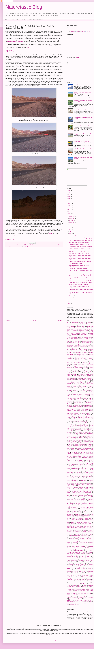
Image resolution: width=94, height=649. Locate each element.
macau (75, 463)
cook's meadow (83, 385)
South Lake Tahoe (73, 327)
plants (79, 511)
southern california (74, 560)
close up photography (78, 381)
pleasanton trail (78, 514)
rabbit (68, 523)
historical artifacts (88, 437)
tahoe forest (69, 571)
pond (76, 516)
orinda (68, 496)
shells (87, 553)
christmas (80, 378)
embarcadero (89, 405)
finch (91, 410)
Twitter (8, 235)
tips (83, 572)
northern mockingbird (87, 492)
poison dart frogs (85, 515)
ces (88, 374)
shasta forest (78, 553)
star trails (70, 565)
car (85, 370)
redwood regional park (72, 527)
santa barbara (82, 538)
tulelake (78, 579)
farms (79, 410)
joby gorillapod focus (85, 448)
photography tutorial (84, 508)
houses (80, 441)
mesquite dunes (82, 469)
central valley (82, 374)
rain (90, 523)
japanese (72, 446)
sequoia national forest (83, 547)
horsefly (74, 440)
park (69, 502)
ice (86, 444)
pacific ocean (70, 498)
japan (68, 446)
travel (78, 576)
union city (89, 582)
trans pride (68, 576)
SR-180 (78, 326)
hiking (82, 436)
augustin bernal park (86, 342)
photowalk (70, 510)
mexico (88, 469)
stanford (91, 563)
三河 (77, 601)
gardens (69, 422)
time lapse (74, 572)
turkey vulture (90, 580)
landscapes (76, 453)
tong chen (91, 572)
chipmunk (74, 378)
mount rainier (82, 477)
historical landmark (70, 438)
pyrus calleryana (71, 520)
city (78, 379)
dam (91, 390)
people (84, 504)
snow (88, 556)
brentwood (89, 359)
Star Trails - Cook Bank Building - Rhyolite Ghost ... (80, 244)
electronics (76, 405)
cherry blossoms (77, 375)
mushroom (83, 483)
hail (84, 429)
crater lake (76, 387)
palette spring (70, 499)
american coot (84, 334)
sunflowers (78, 568)
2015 (69, 211)
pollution (71, 516)
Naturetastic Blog (24, 7)
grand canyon (77, 428)
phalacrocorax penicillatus (72, 507)
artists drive (26, 244)
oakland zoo (84, 494)
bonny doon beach (88, 358)
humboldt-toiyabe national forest (85, 442)
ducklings (77, 399)
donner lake (85, 397)
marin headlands (70, 467)
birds (69, 352)
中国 (84, 601)
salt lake (91, 535)
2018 (69, 205)
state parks (81, 565)
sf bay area (79, 551)
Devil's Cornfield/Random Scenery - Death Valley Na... (81, 240)
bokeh (75, 358)
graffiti (72, 428)
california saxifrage (70, 367)
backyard (78, 345)
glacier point (74, 425)
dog (91, 395)
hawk (91, 430)
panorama (83, 499)
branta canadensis (80, 359)
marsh (84, 467)
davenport (74, 391)
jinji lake (78, 448)
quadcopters (85, 520)
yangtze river (75, 596)
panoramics (80, 500)
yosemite (90, 597)
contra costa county (73, 385)
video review (72, 586)
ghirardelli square (79, 424)
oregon (74, 495)
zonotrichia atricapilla (71, 601)
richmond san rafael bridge (87, 531)
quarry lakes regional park (76, 522)
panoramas (90, 499)
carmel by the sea (71, 371)
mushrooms (88, 483)
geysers (72, 424)
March (70, 233)
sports (91, 560)
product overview (88, 518)
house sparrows (74, 441)
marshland (89, 467)
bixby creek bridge (82, 352)
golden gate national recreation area (81, 426)
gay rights (90, 422)
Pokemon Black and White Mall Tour (81, 141)
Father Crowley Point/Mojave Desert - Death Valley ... (80, 235)
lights (73, 459)
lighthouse (69, 459)
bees (80, 349)
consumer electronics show (87, 383)
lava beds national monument (79, 456)
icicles (90, 444)
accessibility (75, 330)
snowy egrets (89, 557)
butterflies (69, 364)
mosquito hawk (85, 476)
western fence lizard (83, 590)
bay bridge (71, 348)
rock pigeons (77, 534)
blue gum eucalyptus (80, 357)
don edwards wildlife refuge (75, 397)
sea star (73, 546)
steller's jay (69, 567)
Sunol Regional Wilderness (85, 327)
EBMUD (81, 323)
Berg (68, 322)
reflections (91, 527)
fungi (92, 421)
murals (71, 483)
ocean (68, 495)
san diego (77, 537)
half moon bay (70, 430)
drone (89, 398)
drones (68, 399)
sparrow (87, 560)
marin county (88, 465)
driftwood (84, 398)
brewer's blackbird (70, 361)
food (80, 416)
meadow (68, 468)
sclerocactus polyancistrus (83, 543)
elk (81, 405)
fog (75, 416)
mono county (86, 473)
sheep (83, 553)
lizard (68, 460)
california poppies (74, 366)
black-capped (73, 355)
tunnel (83, 579)
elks (84, 405)
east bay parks (77, 402)
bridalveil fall (79, 361)
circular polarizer (71, 379)
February (71, 295)
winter (68, 594)
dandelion (69, 391)
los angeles (81, 461)
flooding (68, 414)
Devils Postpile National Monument (72, 323)
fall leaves (69, 410)
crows (71, 390)
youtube (69, 600)
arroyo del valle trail (86, 341)
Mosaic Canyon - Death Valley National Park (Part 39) (80, 238)
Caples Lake (82, 322)
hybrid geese (77, 444)
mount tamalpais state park (85, 479)
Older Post (60, 320)
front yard (90, 420)
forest (68, 417)
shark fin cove (70, 553)
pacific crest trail (88, 496)
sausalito (68, 542)
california (90, 364)
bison (75, 352)
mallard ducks (69, 465)
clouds (88, 381)
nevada (86, 487)
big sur (83, 350)
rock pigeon (71, 534)
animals (88, 338)
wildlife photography (82, 593)
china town (69, 376)
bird (92, 350)
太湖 (91, 601)
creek (90, 387)
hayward (68, 432)
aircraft (87, 331)
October (71, 220)
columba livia (69, 383)
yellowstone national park (72, 597)
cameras (79, 368)
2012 (69, 300)
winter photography (77, 594)
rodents (87, 534)
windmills (89, 593)
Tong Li (68, 329)
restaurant (79, 530)
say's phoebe (75, 542)
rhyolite (90, 530)
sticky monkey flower (78, 567)
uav (83, 582)
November (71, 218)
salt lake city (70, 537)
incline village (69, 445)
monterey (73, 475)
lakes (89, 452)
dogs (68, 397)
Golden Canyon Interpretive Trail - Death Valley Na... (80, 275)
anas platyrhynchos (86, 335)
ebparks (69, 403)
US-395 (73, 329)
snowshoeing (69, 557)
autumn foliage (76, 344)
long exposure (48, 244)
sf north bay (90, 550)
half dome (88, 429)
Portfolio (12, 19)
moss (90, 476)
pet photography (72, 506)
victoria (79, 585)
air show (82, 331)
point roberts (78, 515)
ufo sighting (25, 246)
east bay (80, 401)
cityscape (89, 379)
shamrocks (85, 552)
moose (68, 476)
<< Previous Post (10, 51)
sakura (83, 535)
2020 (69, 201)
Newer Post (8, 320)
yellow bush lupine (82, 596)
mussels (68, 484)
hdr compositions (88, 432)
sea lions (89, 545)
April (70, 231)
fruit (67, 421)
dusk (75, 401)
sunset (12, 246)
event (77, 407)
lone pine (72, 460)
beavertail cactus (74, 349)
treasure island (85, 576)
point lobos (87, 514)
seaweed (69, 547)
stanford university (71, 564)
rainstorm (79, 524)
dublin (72, 399)
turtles (74, 582)
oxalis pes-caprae (74, 496)
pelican (74, 504)
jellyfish (90, 446)
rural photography (76, 535)
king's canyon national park (73, 450)
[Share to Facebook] (33, 243)
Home (6, 19)
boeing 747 (70, 358)
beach (77, 348)
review (84, 530)
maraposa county (77, 465)
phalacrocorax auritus (87, 506)
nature (88, 485)
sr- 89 (85, 561)
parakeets (91, 500)
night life (75, 488)
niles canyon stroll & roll (85, 491)
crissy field (69, 389)
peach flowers (70, 503)
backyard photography (86, 345)
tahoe (85, 570)
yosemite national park (75, 599)
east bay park (70, 402)
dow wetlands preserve (72, 398)
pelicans (79, 504)
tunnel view (88, 579)
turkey (77, 580)
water (83, 589)
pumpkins (91, 519)
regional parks (76, 528)
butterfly (74, 364)
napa (73, 484)
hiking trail (88, 436)
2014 (69, 213)
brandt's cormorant (70, 359)
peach (83, 502)
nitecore (68, 492)
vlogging (68, 588)
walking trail (83, 588)
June (70, 227)
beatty (68, 349)
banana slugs (76, 346)
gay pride (85, 422)
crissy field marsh (87, 389)
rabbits (72, 523)
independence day (77, 445)
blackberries (79, 355)
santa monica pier (75, 541)
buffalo (84, 362)
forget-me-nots (81, 417)
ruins (67, 535)
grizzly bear (72, 429)
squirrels (80, 561)
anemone (80, 337)
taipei (81, 571)
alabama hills (84, 333)
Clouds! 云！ (76, 84)
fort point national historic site (78, 418)
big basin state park (76, 350)
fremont (68, 420)
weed (76, 590)
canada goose (75, 370)
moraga (71, 476)
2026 (69, 190)
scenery (74, 543)
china (89, 375)
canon (81, 370)
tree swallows (77, 578)
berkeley (85, 349)
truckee (89, 578)
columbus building (77, 383)
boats (87, 357)
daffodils (84, 390)
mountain (68, 480)
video (84, 585)
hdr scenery (77, 433)
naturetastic (69, 487)
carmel (89, 370)
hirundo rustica (74, 437)
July (70, 226)
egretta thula (84, 403)
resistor (71, 530)
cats (77, 372)
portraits (68, 518)
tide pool (69, 572)
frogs (85, 420)
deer (92, 393)
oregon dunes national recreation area (85, 495)
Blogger (55, 640)
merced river (74, 469)
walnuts (69, 589)
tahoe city (90, 570)
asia (78, 342)
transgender (74, 576)
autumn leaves (85, 344)
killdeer (91, 449)
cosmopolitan (74, 386)
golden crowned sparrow (83, 425)
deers (70, 394)
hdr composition (78, 432)
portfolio (77, 57)
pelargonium (84, 503)
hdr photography (70, 433)
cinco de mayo (90, 378)
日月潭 (68, 603)
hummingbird (71, 444)
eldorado (70, 405)
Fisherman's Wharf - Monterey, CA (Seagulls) (79, 284)
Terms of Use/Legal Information (35, 19)
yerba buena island (82, 597)
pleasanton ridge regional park (74, 512)
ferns (83, 410)
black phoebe (85, 354)
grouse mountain (79, 429)
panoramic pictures (73, 500)
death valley (31, 244)
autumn (68, 344)
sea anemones (73, 545)
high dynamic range (82, 434)
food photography (87, 416)
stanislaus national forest (81, 564)
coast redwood (70, 382)
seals (87, 546)
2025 (69, 192)
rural (71, 535)
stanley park (91, 564)
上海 (80, 601)
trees (82, 578)
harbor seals (85, 430)
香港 (68, 604)
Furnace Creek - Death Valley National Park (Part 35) (80, 246)
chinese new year (82, 376)
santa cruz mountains (83, 539)
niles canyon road (75, 491)
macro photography (88, 463)
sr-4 (79, 563)
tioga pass (79, 572)
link (50, 45)
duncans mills (69, 401)
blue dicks (72, 357)
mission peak (70, 472)
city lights (83, 379)
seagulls (82, 546)
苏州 (76, 603)
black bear (79, 354)
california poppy (82, 366)
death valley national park (39, 244)
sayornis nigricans (83, 542)
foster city (89, 418)
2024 (69, 194)
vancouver (74, 585)
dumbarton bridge (88, 399)
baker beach (69, 346)
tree (92, 576)
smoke (81, 556)
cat (90, 371)
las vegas (74, 454)
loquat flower (70, 461)
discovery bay (82, 395)
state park (75, 565)
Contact (23, 19)
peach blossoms (89, 502)
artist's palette (12, 244)
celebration (85, 372)
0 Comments (24, 242)
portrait (80, 516)
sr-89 (87, 563)
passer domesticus (76, 502)
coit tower (89, 382)
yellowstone (90, 596)
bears (90, 348)
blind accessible (87, 355)
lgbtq (90, 457)
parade (85, 500)
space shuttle (81, 560)
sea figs (79, 545)
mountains (83, 480)
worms (84, 594)
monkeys (75, 473)
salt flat (87, 535)
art (67, 342)
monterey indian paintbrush (82, 475)
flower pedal (83, 414)
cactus (83, 364)
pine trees (73, 511)
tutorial (78, 582)
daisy (88, 390)
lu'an (91, 461)
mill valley (73, 471)
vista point (84, 586)
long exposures (90, 460)
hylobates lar (82, 444)
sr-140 (71, 563)
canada (85, 368)
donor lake (91, 397)
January (71, 297)
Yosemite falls (87, 329)
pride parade (80, 518)
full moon (87, 421)
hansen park (78, 430)
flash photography (75, 413)
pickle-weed (76, 510)
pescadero (90, 504)
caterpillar (69, 372)
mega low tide (75, 468)
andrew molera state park (72, 337)
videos (78, 586)
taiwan (85, 571)
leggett (76, 457)
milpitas (79, 471)
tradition (72, 575)
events (71, 409)
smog (77, 556)
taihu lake (76, 571)
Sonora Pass (90, 326)
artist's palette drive (19, 244)
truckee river (69, 579)
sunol (84, 568)
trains (79, 575)
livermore (89, 459)
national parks (54, 244)
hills (67, 437)
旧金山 (72, 603)
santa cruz (88, 538)
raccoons (78, 523)
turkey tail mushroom (83, 580)
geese (68, 424)
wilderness (69, 593)
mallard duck (88, 464)
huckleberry (86, 441)
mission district (88, 471)
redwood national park (87, 526)
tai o (73, 571)
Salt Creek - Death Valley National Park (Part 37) (79, 242)
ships (90, 553)
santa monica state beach (86, 541)
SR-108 (72, 326)
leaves (91, 456)
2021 (69, 200)
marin (82, 465)
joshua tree (74, 449)
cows (80, 386)
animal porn (82, 338)
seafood (77, 546)
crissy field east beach (77, 389)
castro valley (84, 371)
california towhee (78, 367)
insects (89, 445)
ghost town (86, 424)
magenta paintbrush (79, 464)
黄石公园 (76, 604)
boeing (92, 357)
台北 (88, 601)
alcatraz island (75, 334)
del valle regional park (77, 394)
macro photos (72, 464)
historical (81, 437)
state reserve (89, 565)
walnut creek (90, 588)
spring (69, 561)
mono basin (80, 473)
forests (74, 417)
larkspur (82, 453)
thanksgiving (90, 571)
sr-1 (88, 561)
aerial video (77, 331)
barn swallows (84, 346)
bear (87, 348)
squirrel (74, 561)
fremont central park (77, 420)
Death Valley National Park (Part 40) (77, 236)
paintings (82, 498)
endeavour (69, 406)
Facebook (50, 233)
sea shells (68, 546)
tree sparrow (70, 578)
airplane (72, 333)
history (84, 438)
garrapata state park (77, 422)
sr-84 (83, 563)
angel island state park (88, 337)
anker (68, 339)
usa (82, 583)
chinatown (75, 376)
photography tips (74, 508)
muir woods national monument (83, 481)
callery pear (85, 367)
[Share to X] (32, 243)
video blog (90, 585)
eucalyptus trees (70, 407)
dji (87, 395)
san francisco (84, 537)
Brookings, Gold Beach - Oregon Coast (82, 125)
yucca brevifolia (78, 600)
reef (87, 527)
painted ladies (77, 498)
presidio (73, 518)
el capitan (91, 403)
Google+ (14, 235)
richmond (78, 531)
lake (81, 450)
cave (81, 372)
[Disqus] (34, 266)
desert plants (75, 395)
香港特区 (72, 604)
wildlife (74, 593)
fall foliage (88, 409)
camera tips (74, 368)
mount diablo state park (72, 477)
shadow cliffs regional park (74, 552)
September (72, 222)
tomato (87, 572)
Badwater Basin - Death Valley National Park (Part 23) (81, 272)
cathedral (73, 372)
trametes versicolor (85, 575)
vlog (90, 586)
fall (76, 409)
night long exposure (84, 488)
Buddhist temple (74, 322)
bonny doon (80, 358)
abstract (68, 330)
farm (75, 410)
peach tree (77, 503)
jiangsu (72, 448)
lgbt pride (85, 457)
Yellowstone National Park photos (15, 41)
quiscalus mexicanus (88, 522)
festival (86, 410)
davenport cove (82, 391)
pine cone (88, 510)
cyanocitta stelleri (77, 390)
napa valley (78, 484)
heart (82, 433)
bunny (89, 362)
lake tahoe (83, 452)
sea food (83, 545)
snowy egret (83, 557)
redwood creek (79, 526)
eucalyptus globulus (88, 406)
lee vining (71, 457)
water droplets (90, 589)
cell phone (91, 372)
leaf (87, 456)
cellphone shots (72, 374)
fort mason (87, 417)
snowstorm (77, 557)
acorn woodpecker (81, 330)
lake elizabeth (75, 452)
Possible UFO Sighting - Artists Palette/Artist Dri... (80, 268)
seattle (91, 546)
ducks (82, 399)
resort (75, 530)
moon (90, 475)
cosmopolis (69, 386)
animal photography (75, 338)
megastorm (83, 468)
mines (83, 471)
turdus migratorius (70, 580)
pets (79, 506)
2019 (69, 203)
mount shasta (76, 479)
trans (91, 575)
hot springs (79, 440)
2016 (69, 209)
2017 (69, 207)
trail (75, 575)
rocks (82, 534)
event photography (85, 407)
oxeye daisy (81, 496)
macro (80, 463)
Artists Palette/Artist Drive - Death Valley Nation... (79, 248)
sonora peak (75, 559)
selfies (74, 547)
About (17, 19)
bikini (89, 350)
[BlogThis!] (31, 243)
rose (91, 534)
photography (82, 507)
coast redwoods (80, 382)
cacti (79, 364)
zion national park (87, 600)
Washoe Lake (79, 329)
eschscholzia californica (77, 406)
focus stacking (70, 416)
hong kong (91, 438)
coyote (84, 386)
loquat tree (76, 461)
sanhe (77, 538)
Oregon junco (81, 325)
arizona (69, 341)
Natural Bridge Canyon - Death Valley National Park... (80, 270)
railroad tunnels (84, 523)
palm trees (77, 499)
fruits (71, 421)
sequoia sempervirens (79, 549)
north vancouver (76, 492)
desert (69, 395)
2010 (69, 303)
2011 (69, 301)
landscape (69, 453)
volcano (74, 588)
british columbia (76, 362)
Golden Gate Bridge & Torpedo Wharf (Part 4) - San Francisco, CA (83, 149)
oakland (77, 494)
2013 (69, 215)
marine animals (78, 467)
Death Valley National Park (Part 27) (77, 263)
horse (70, 440)
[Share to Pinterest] (35, 243)
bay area (91, 346)
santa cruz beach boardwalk (72, 539)
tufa (74, 579)
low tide (86, 461)
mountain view (75, 480)
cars (78, 371)
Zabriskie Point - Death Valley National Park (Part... (80, 253)
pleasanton (86, 511)
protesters (86, 519)
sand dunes (72, 538)
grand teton (84, 428)
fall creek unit (82, 409)
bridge (86, 361)
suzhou (79, 570)
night (92, 487)
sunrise (89, 568)
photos (91, 508)
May (70, 229)
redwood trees (82, 527)
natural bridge (82, 485)
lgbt (80, 457)
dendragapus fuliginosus (89, 394)
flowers (88, 414)
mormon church (78, 476)
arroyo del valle (76, 341)
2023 (69, 196)
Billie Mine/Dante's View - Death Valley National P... (80, 261)
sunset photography (18, 246)
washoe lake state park (77, 589)
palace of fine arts (89, 498)
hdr (72, 432)
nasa (83, 484)
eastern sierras (87, 402)
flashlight (83, 413)
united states (69, 583)
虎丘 (80, 603)
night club (70, 488)
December (71, 216)
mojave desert (85, 472)
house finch (86, 440)
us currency (77, 583)
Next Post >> (9, 50)
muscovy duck (77, 483)
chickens (84, 375)
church (85, 378)
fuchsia (74, 421)
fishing (68, 413)
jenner (68, 448)
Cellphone (89, 322)
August (71, 224)
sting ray (86, 567)
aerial (87, 330)
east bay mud (89, 401)
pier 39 (81, 510)
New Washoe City (74, 325)
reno (82, 528)
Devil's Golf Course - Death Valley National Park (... (80, 274)
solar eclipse (69, 559)
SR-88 (83, 326)
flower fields (77, 414)
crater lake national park (83, 387)
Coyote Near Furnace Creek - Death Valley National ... (81, 282)
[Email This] (29, 243)
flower (72, 414)
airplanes (78, 333)
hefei (85, 433)
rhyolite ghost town (71, 531)
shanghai (90, 552)
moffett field (77, 472)
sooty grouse (82, 559)
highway (76, 436)
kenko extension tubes (83, 449)
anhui (68, 338)
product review (78, 519)
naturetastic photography (79, 487)
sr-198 (75, 563)
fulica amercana (80, 421)
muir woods (72, 481)
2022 (69, 198)
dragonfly (79, 398)
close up (69, 381)
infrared (85, 445)
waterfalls (70, 590)
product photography (70, 519)
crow (67, 390)
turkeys (69, 582)
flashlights (89, 413)
